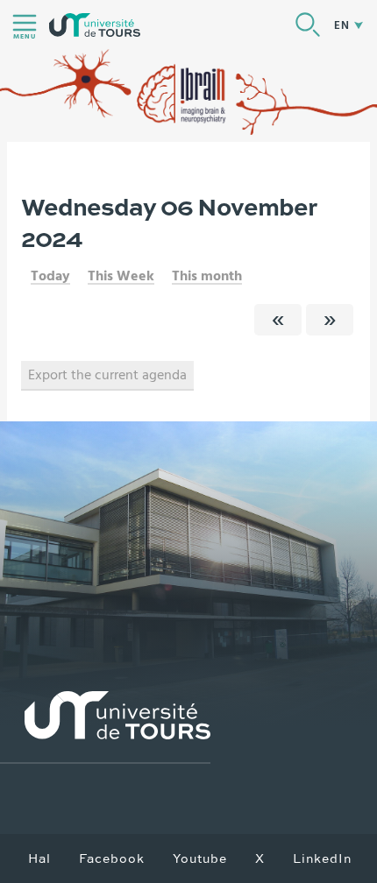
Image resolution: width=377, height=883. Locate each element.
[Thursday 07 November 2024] (329, 320)
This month (207, 276)
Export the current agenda (107, 375)
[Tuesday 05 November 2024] (278, 320)
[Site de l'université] (105, 727)
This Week (121, 276)
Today (50, 276)
